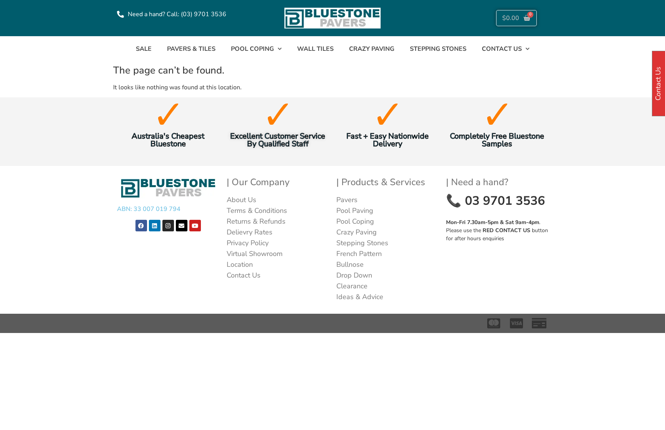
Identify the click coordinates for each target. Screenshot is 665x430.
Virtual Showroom (254, 253)
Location (240, 264)
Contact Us (244, 275)
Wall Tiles (315, 49)
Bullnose (350, 264)
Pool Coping (252, 49)
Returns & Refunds (256, 221)
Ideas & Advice (359, 296)
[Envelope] (181, 225)
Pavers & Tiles (191, 49)
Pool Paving (354, 210)
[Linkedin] (154, 225)
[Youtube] (195, 225)
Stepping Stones (438, 49)
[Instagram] (168, 225)
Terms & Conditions (257, 210)
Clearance (352, 286)
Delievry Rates (249, 232)
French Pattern (359, 253)
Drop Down (354, 275)
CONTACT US (502, 49)
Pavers (347, 199)
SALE (144, 49)
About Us (241, 199)
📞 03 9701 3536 (495, 200)
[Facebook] (141, 225)
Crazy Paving (371, 49)
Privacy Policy (248, 243)
